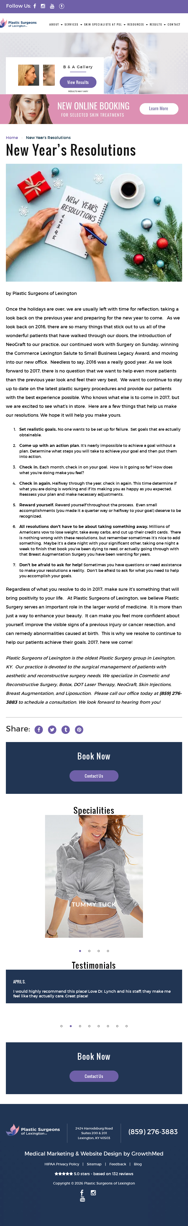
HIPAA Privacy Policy (62, 1164)
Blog (138, 1164)
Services (72, 24)
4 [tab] (108, 951)
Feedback (117, 1164)
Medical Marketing (49, 1153)
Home (12, 137)
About (54, 24)
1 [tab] (80, 951)
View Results (78, 82)
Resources (136, 24)
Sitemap (94, 1164)
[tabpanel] (94, 876)
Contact (174, 24)
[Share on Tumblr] (65, 729)
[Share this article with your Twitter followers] (52, 729)
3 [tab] (99, 951)
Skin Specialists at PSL (103, 24)
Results (156, 24)
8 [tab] (127, 1026)
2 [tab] (89, 951)
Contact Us (94, 776)
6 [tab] (108, 1026)
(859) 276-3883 (153, 1132)
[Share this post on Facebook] (39, 729)
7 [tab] (117, 1026)
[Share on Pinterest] (79, 729)
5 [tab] (99, 1026)
